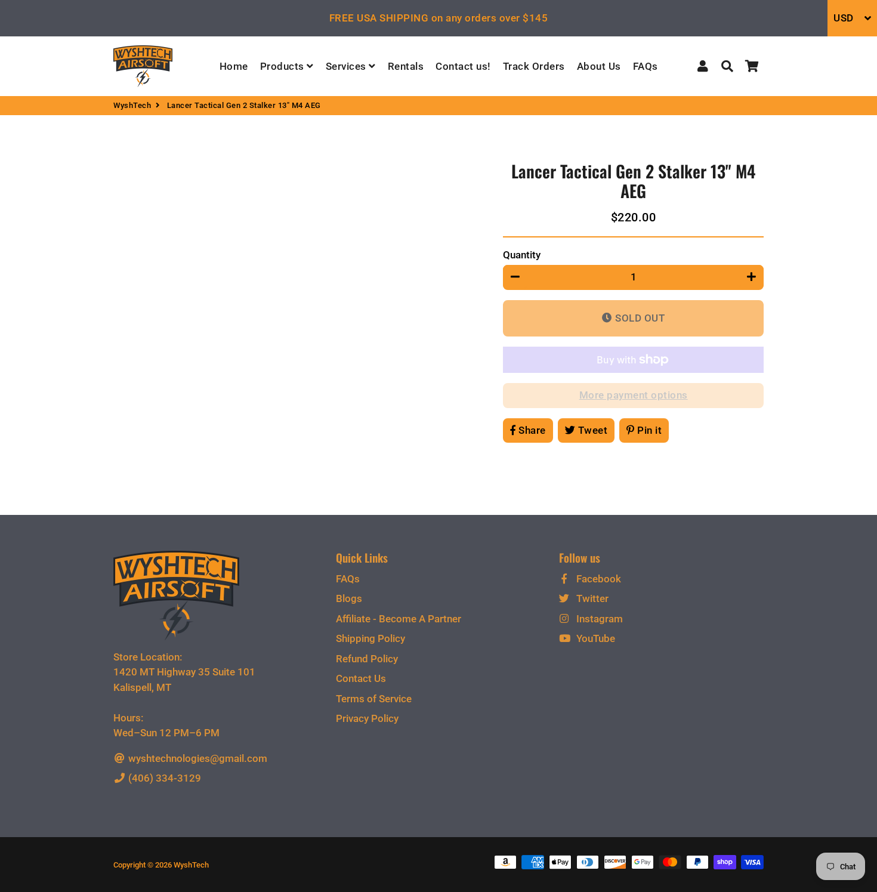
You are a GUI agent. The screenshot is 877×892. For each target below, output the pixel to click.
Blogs (349, 598)
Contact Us (361, 678)
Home (234, 66)
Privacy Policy (367, 718)
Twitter (591, 598)
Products (283, 66)
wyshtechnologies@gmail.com (196, 758)
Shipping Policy (370, 638)
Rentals (406, 66)
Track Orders (534, 66)
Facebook (597, 579)
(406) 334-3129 (163, 778)
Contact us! (463, 66)
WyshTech (132, 105)
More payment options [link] (633, 395)
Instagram (598, 619)
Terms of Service (374, 699)
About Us (599, 66)
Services (347, 66)
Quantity (522, 255)
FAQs (645, 66)
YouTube (594, 638)
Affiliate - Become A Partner (398, 619)
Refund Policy (367, 659)
